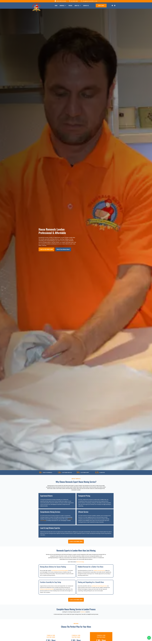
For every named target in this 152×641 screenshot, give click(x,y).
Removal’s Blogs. (80, 562)
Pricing (70, 5)
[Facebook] (112, 5)
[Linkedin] (115, 5)
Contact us (83, 612)
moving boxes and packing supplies (59, 570)
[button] (149, 638)
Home (56, 5)
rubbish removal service (99, 570)
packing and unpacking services (99, 586)
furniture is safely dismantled (46, 589)
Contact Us (86, 5)
